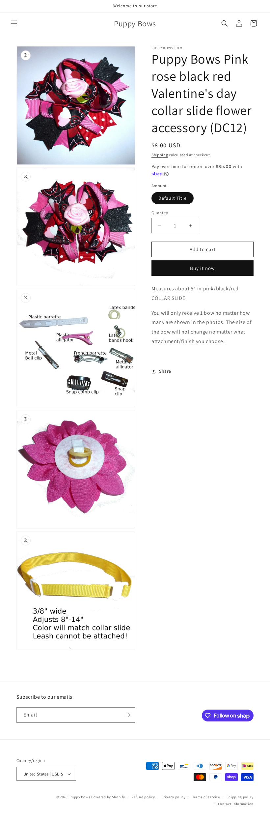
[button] (14, 23)
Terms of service (206, 797)
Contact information (236, 804)
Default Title (172, 198)
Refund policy (143, 797)
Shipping (159, 154)
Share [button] (165, 371)
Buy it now (202, 268)
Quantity (159, 213)
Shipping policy (240, 797)
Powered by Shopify (108, 797)
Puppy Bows (79, 797)
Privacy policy (173, 797)
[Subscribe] (127, 715)
